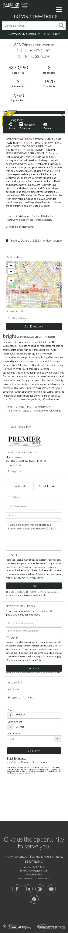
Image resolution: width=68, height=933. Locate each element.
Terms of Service (32, 595)
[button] (61, 25)
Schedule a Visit (47, 486)
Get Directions (34, 326)
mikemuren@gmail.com (35, 870)
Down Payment (15, 721)
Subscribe (34, 668)
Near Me (51, 33)
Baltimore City (43, 406)
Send (34, 586)
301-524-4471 (15, 457)
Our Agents (13, 471)
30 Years (16, 698)
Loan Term (13, 688)
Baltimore (14, 410)
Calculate (34, 750)
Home (9, 406)
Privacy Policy (35, 577)
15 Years (31, 698)
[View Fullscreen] (11, 280)
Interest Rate (14, 733)
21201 (27, 410)
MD (29, 406)
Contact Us (13, 465)
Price (10, 710)
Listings (20, 406)
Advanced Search (23, 33)
